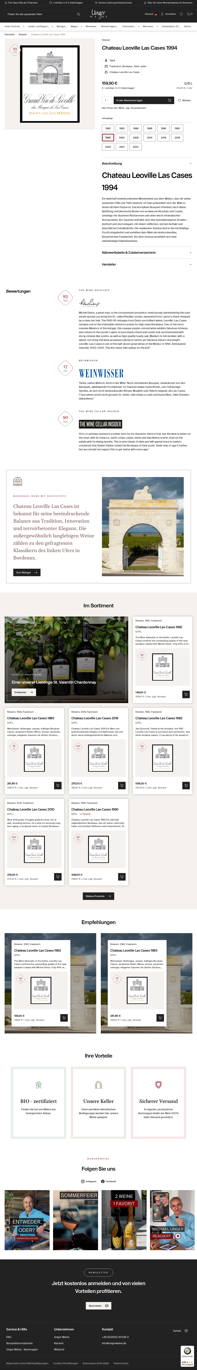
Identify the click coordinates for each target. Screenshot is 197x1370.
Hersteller (109, 264)
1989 (151, 129)
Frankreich (115, 66)
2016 (165, 138)
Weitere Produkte (95, 896)
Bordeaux (127, 66)
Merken (186, 100)
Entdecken (20, 692)
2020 (109, 147)
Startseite (10, 34)
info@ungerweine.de (114, 1343)
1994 (109, 138)
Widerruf (59, 1349)
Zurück (177, 1330)
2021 (123, 147)
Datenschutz (121, 1363)
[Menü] (192, 1347)
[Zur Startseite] (98, 14)
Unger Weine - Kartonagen (22, 1349)
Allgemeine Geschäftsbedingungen (27, 1363)
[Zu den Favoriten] (181, 14)
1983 (123, 129)
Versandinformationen (19, 1343)
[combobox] (107, 100)
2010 (151, 138)
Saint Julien (140, 66)
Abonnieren (95, 1305)
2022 (137, 147)
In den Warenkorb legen (130, 100)
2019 (179, 138)
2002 (123, 138)
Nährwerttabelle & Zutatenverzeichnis (129, 252)
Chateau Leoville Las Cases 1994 (48, 34)
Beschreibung (112, 163)
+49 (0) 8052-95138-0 (115, 1337)
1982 (109, 129)
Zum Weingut (23, 572)
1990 (165, 129)
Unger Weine (61, 1337)
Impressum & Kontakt (96, 1363)
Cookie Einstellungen (65, 1363)
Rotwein (23, 34)
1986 (137, 129)
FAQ (8, 1337)
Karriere (58, 1343)
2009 (137, 138)
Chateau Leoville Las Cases (124, 72)
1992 (179, 129)
